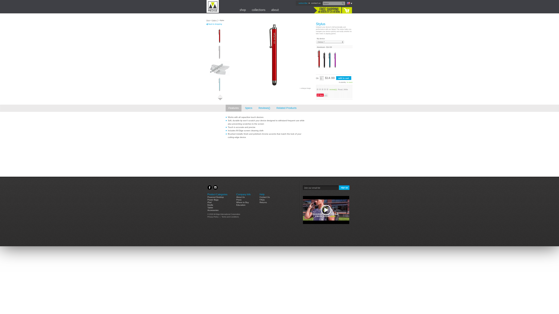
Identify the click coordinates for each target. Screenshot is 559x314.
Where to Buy (242, 202)
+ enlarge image (305, 88)
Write (346, 90)
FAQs (262, 200)
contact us (316, 3)
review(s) (333, 90)
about (275, 9)
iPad (209, 202)
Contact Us (265, 197)
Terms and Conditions (230, 217)
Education (240, 205)
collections (258, 9)
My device (321, 39)
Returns (263, 202)
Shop (208, 20)
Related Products (286, 108)
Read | (340, 90)
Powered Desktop (215, 197)
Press (239, 200)
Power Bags (213, 200)
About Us (240, 197)
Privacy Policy (213, 217)
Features (233, 108)
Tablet (210, 207)
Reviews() (264, 108)
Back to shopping (215, 24)
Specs (248, 108)
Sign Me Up (344, 187)
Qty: (317, 78)
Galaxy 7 (215, 20)
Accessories (213, 210)
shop (243, 9)
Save (321, 95)
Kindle (210, 205)
